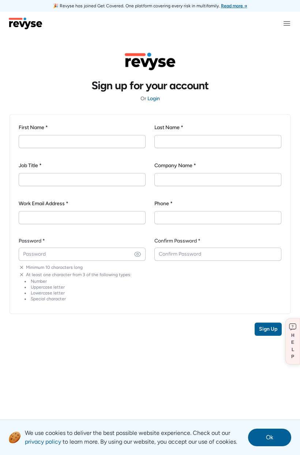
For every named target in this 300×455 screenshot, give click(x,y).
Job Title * (30, 165)
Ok (269, 437)
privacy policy (43, 441)
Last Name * (168, 127)
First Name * (33, 127)
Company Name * (175, 165)
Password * (32, 241)
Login (153, 98)
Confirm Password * (177, 241)
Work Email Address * (43, 203)
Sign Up (268, 329)
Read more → (234, 5)
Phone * (163, 203)
